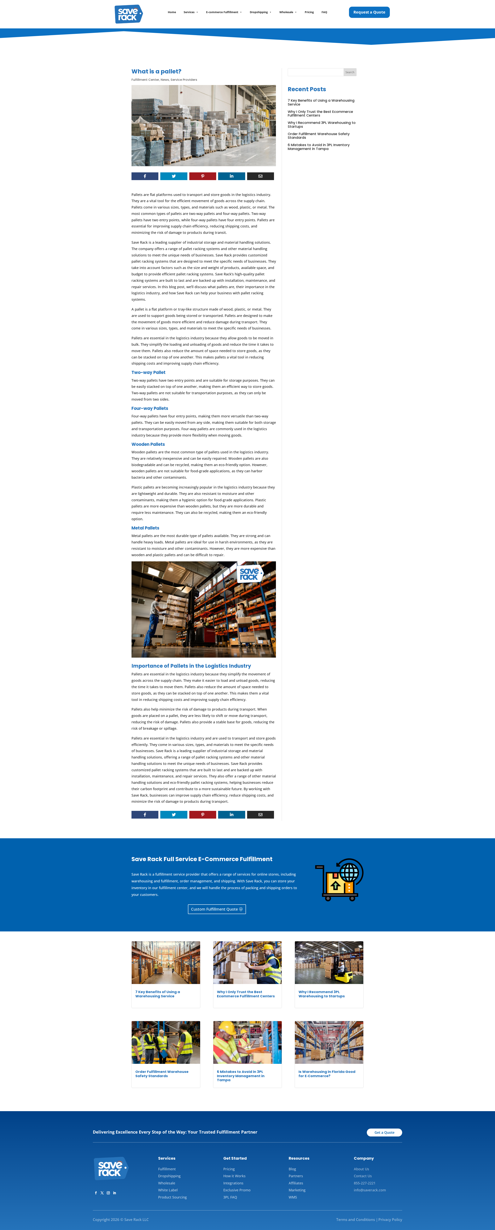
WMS (293, 1197)
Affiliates (296, 1183)
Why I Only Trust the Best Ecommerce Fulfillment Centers (320, 113)
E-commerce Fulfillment (222, 12)
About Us (361, 1169)
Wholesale (286, 12)
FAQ (324, 12)
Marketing (297, 1190)
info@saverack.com (370, 1190)
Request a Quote (369, 12)
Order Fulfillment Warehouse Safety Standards (319, 135)
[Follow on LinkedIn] (114, 1193)
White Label (168, 1190)
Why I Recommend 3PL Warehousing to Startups (322, 124)
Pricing (309, 12)
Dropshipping (259, 12)
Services (189, 12)
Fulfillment (167, 1169)
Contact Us (363, 1176)
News (165, 79)
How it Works (234, 1176)
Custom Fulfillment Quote (214, 909)
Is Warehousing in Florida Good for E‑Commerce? (327, 1073)
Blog (292, 1169)
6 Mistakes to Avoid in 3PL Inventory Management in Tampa (319, 146)
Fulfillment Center (145, 79)
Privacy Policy (390, 1219)
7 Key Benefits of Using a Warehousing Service (321, 102)
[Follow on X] (102, 1193)
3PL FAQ (230, 1197)
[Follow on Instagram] (108, 1193)
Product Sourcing (172, 1197)
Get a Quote (384, 1132)
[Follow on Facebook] (96, 1193)
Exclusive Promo (237, 1190)
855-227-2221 (365, 1183)
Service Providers (184, 79)
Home (172, 12)
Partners (296, 1176)
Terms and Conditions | (357, 1219)
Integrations (233, 1183)
